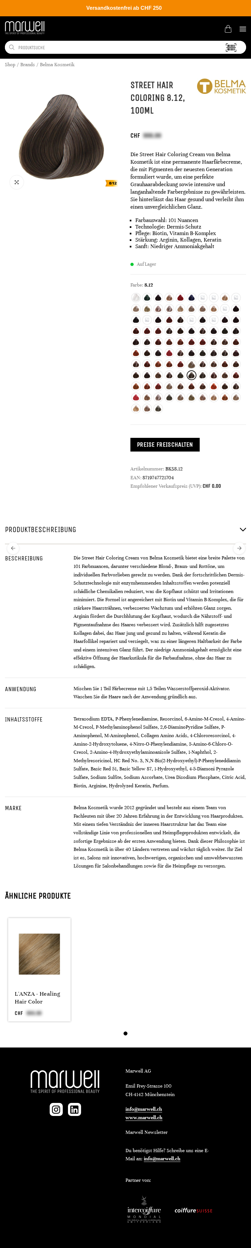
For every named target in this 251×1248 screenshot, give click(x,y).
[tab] (125, 1033)
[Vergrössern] (17, 182)
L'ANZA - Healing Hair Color (37, 997)
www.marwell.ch (144, 1118)
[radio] (136, 298)
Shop (10, 64)
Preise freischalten (165, 444)
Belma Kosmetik (57, 64)
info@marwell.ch (144, 1109)
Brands (27, 64)
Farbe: (136, 285)
